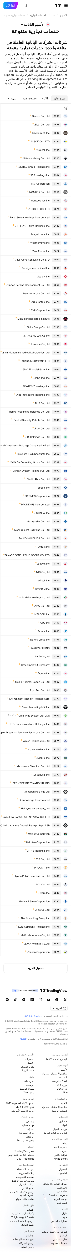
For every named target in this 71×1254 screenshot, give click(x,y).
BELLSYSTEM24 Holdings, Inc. (32, 225)
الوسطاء (30, 1084)
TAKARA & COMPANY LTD (35, 360)
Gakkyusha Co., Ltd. (38, 521)
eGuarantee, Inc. (40, 301)
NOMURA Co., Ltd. (39, 192)
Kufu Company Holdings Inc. (34, 926)
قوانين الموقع (61, 1198)
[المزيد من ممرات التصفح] (53, 15)
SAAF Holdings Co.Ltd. (37, 943)
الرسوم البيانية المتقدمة (22, 1221)
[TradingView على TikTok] (15, 999)
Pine (65, 1092)
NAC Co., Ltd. (42, 605)
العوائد (64, 1125)
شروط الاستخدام (25, 1169)
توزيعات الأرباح (60, 1129)
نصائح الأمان (28, 1188)
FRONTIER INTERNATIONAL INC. (31, 783)
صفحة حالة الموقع (25, 1198)
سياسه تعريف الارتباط (23, 1180)
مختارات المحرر (60, 1221)
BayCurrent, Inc (41, 132)
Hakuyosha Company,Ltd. (35, 808)
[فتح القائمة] (66, 5)
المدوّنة (30, 1129)
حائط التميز (62, 1187)
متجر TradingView (24, 1151)
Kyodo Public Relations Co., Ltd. (32, 876)
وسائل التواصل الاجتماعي (55, 1183)
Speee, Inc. (43, 487)
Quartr (23, 1039)
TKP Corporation (40, 310)
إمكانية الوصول (26, 1184)
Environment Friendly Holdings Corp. (29, 698)
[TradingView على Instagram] (40, 999)
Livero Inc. (44, 892)
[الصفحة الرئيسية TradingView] (58, 5)
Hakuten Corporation (38, 842)
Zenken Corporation (38, 952)
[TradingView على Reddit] (7, 999)
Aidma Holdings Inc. (38, 749)
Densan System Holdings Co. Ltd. (31, 470)
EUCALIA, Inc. (42, 512)
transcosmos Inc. (40, 200)
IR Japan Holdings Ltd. (37, 791)
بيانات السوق (27, 1066)
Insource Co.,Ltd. (40, 344)
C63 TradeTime (25, 1158)
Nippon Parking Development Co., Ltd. (28, 284)
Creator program (58, 1195)
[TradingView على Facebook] (56, 999)
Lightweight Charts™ (22, 1217)
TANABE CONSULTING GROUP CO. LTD (27, 555)
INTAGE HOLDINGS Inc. (36, 335)
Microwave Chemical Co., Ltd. (33, 766)
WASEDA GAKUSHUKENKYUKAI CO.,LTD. (26, 816)
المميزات (29, 1059)
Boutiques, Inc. (41, 774)
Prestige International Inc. (35, 268)
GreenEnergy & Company (35, 664)
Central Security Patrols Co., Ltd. (31, 420)
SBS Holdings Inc (40, 175)
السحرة (64, 1235)
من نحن (30, 1121)
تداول (65, 1213)
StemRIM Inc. (42, 588)
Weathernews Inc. (40, 242)
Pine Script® (61, 1158)
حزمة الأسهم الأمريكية (22, 1110)
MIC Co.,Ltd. (43, 572)
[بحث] (25, 5)
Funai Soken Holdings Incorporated (30, 217)
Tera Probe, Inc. (41, 251)
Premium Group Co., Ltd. (36, 293)
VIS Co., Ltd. (43, 859)
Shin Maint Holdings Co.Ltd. (34, 597)
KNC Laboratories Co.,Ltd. (35, 935)
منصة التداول (27, 1224)
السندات (63, 1077)
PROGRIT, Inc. (42, 867)
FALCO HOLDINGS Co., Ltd (34, 538)
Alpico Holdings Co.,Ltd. (36, 740)
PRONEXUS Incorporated (35, 504)
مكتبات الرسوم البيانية (23, 1213)
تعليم (65, 1217)
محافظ (64, 1143)
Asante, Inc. (43, 757)
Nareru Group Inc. (39, 639)
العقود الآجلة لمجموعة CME (20, 1103)
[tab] (59, 98)
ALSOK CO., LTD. (40, 141)
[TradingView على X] (65, 999)
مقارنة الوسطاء (26, 1088)
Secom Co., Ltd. (41, 116)
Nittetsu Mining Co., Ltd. (36, 158)
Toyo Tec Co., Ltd (40, 690)
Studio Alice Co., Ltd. (38, 479)
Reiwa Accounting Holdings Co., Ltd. (29, 411)
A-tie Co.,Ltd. (42, 909)
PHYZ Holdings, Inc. (38, 850)
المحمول (63, 1169)
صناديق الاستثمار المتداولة (55, 1073)
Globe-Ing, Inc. (41, 377)
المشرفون (62, 1202)
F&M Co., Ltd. (42, 428)
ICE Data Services (33, 1016)
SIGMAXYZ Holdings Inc (36, 386)
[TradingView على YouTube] (48, 999)
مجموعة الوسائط (25, 1140)
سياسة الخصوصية (25, 1176)
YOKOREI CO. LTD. (39, 208)
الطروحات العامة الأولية (56, 1132)
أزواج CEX (62, 1084)
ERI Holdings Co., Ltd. (37, 436)
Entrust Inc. (43, 546)
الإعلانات (30, 1235)
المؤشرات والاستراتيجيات (55, 1231)
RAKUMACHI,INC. (40, 648)
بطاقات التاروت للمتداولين (21, 1154)
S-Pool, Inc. (43, 580)
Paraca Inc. (43, 631)
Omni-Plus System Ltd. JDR (34, 715)
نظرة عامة (28, 1081)
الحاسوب (63, 1173)
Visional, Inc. (43, 149)
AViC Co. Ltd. (42, 884)
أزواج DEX (62, 1088)
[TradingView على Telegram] (23, 999)
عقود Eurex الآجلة (25, 1106)
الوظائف (30, 1136)
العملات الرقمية (60, 1081)
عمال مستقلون (60, 1239)
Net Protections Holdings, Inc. (33, 394)
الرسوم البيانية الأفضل (56, 1059)
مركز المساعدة (26, 1132)
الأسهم (64, 1069)
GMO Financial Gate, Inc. (36, 369)
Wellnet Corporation (39, 833)
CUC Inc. (45, 622)
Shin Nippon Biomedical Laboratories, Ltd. (26, 352)
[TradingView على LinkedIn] (32, 999)
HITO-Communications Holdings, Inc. (29, 724)
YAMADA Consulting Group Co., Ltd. (29, 462)
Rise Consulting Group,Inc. (35, 918)
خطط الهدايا (28, 1070)
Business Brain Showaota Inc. (33, 453)
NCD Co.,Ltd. (42, 656)
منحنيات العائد (61, 1147)
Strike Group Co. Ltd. (38, 327)
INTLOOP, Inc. (41, 614)
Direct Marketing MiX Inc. (35, 707)
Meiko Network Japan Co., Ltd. (32, 681)
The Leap (28, 1092)
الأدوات (30, 1209)
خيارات (64, 1151)
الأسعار (30, 1062)
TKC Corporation (40, 183)
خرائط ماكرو (61, 1154)
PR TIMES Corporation (37, 496)
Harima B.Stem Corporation (34, 901)
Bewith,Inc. (43, 563)
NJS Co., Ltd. (42, 403)
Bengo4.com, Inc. (40, 234)
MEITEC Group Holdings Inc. (34, 166)
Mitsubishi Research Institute (33, 318)
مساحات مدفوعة (59, 1243)
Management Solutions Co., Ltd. (32, 529)
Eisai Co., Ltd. (42, 124)
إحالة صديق (62, 1191)
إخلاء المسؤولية (26, 1173)
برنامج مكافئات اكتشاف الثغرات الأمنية (22, 1194)
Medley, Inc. (43, 276)
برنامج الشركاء (26, 1243)
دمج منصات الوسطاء (23, 1239)
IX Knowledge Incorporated (34, 800)
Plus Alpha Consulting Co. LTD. (32, 259)
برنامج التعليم (27, 1246)
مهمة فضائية (28, 1125)
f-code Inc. (43, 673)
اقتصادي (63, 1121)
